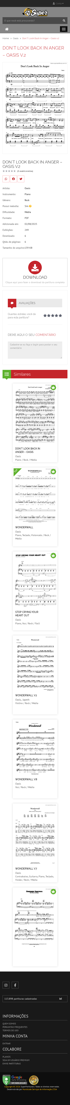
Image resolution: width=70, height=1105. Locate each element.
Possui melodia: (11, 206)
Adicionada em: (10, 223)
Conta (58, 3)
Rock (27, 200)
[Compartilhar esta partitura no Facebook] (13, 178)
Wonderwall (24, 527)
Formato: (7, 218)
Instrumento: (9, 194)
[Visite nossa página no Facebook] (15, 985)
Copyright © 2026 (12, 1086)
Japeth (26, 699)
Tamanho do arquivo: (14, 247)
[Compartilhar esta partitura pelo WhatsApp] (6, 178)
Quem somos (9, 1023)
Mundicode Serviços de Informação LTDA (39, 1089)
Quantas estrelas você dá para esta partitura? (22, 316)
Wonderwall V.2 (26, 695)
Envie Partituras (12, 1063)
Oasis (15, 38)
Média (28, 212)
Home (6, 38)
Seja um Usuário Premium (16, 1060)
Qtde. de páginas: (12, 241)
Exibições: (8, 229)
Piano (28, 194)
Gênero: (7, 200)
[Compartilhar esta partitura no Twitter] (21, 178)
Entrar (7, 1043)
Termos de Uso (11, 1030)
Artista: (6, 188)
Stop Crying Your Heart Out (26, 614)
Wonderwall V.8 (26, 779)
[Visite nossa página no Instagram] (6, 985)
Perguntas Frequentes (15, 1027)
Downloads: (9, 235)
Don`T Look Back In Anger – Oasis (27, 450)
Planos (7, 1056)
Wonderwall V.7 (26, 868)
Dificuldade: (9, 212)
